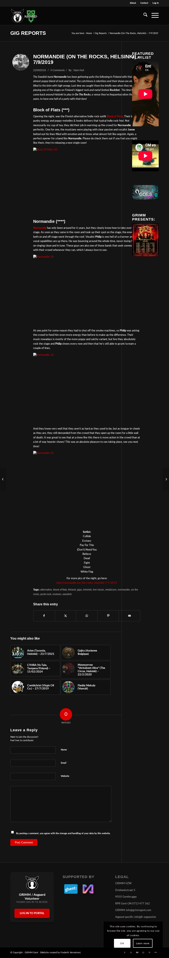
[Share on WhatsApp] (86, 615)
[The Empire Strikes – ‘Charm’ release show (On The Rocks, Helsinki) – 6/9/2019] (3, 479)
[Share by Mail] (129, 615)
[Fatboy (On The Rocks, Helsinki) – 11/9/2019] (166, 479)
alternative (46, 589)
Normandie (39, 228)
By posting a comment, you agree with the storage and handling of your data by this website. (63, 833)
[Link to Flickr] (156, 952)
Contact (144, 3)
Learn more (142, 943)
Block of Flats (115, 116)
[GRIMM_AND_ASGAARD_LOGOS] (24, 15)
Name (65, 749)
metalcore (110, 589)
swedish (67, 594)
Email (64, 763)
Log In (156, 3)
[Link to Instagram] (143, 952)
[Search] (143, 15)
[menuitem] (133, 3)
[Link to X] (131, 952)
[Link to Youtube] (137, 952)
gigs (79, 589)
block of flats (60, 589)
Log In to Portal (32, 913)
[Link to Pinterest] (149, 952)
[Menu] (153, 15)
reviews (57, 594)
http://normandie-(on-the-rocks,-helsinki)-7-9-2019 (86, 583)
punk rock (45, 594)
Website (65, 776)
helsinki (87, 589)
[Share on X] (65, 615)
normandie (124, 589)
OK (122, 943)
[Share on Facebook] (44, 615)
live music (98, 589)
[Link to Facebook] (125, 952)
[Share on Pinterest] (108, 615)
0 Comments (57, 70)
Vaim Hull (78, 70)
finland (72, 589)
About (133, 3)
